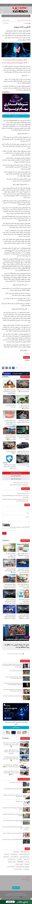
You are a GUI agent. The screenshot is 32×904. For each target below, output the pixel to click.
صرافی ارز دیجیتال (11, 862)
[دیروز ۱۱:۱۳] (26, 790)
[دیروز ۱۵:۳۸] (26, 666)
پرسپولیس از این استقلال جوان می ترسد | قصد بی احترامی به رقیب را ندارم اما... (13, 677)
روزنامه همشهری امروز (27, 5)
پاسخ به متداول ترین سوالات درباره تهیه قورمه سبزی (13, 788)
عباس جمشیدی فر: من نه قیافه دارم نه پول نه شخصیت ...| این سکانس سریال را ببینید (12, 690)
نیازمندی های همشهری (19, 5)
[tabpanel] (16, 636)
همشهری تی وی (5, 5)
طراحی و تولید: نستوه (15, 897)
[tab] (16, 473)
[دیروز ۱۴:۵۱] (26, 672)
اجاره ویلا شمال (14, 854)
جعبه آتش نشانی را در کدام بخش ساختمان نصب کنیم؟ (12, 833)
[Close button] (31, 899)
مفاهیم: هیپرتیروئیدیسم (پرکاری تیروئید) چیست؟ (15, 60)
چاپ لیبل (27, 862)
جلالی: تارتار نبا (25, 16)
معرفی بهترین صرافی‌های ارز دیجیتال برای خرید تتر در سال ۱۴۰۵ (12, 827)
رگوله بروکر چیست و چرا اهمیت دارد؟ (16, 782)
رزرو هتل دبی (26, 869)
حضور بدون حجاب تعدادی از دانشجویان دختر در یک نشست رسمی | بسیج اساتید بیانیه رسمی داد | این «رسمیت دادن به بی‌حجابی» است (12, 666)
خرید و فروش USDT (25, 852)
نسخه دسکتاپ (16, 887)
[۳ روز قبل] (26, 803)
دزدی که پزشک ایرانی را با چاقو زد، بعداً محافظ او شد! (16, 646)
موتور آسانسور (16, 852)
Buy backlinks (20, 862)
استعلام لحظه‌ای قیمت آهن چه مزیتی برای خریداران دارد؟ (12, 839)
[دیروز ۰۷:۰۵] (26, 685)
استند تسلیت (26, 859)
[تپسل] (3, 92)
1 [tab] (23, 653)
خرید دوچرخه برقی (11, 859)
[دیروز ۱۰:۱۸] (26, 691)
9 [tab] (9, 653)
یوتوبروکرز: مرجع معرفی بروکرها (22, 866)
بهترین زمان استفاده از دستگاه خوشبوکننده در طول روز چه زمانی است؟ (12, 814)
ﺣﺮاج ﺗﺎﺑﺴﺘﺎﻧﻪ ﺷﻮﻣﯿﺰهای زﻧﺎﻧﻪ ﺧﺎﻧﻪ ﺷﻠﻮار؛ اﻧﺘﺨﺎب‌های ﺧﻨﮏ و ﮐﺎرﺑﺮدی (12, 808)
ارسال (4, 533)
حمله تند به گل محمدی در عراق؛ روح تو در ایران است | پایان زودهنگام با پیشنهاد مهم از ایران (13, 684)
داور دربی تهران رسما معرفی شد (16, 670)
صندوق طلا (27, 864)
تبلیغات (27, 881)
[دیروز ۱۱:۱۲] (26, 797)
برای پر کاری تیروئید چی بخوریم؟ (22, 493)
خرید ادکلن (7, 854)
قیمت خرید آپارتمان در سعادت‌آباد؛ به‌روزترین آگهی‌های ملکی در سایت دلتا (13, 795)
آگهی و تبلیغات (11, 5)
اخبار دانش (23, 20)
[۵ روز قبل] (26, 828)
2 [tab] (21, 653)
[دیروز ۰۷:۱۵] (26, 678)
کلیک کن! (16, 727)
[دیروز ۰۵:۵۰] (26, 697)
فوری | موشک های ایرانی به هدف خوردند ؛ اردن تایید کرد (12, 696)
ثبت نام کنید (16, 116)
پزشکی (19, 20)
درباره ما (27, 877)
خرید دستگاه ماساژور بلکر (24, 854)
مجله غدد (27, 360)
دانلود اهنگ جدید (11, 866)
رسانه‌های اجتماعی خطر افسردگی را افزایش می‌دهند (19, 484)
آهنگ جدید (19, 859)
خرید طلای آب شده (14, 857)
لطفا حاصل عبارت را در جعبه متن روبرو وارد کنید (20, 527)
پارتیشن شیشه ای (19, 864)
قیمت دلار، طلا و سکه (25, 879)
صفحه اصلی (28, 20)
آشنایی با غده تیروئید (22, 27)
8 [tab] (11, 653)
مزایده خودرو (6, 857)
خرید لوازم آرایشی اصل (24, 857)
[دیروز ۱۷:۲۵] (26, 784)
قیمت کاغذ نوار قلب (18, 801)
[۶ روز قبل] (26, 841)
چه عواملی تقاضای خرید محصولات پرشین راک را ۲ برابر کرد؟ (12, 821)
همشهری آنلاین (20, 9)
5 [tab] (16, 653)
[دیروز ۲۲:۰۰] (16, 632)
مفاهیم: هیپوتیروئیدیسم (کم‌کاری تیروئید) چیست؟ (14, 63)
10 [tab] (7, 653)
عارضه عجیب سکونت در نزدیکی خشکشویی (20, 482)
